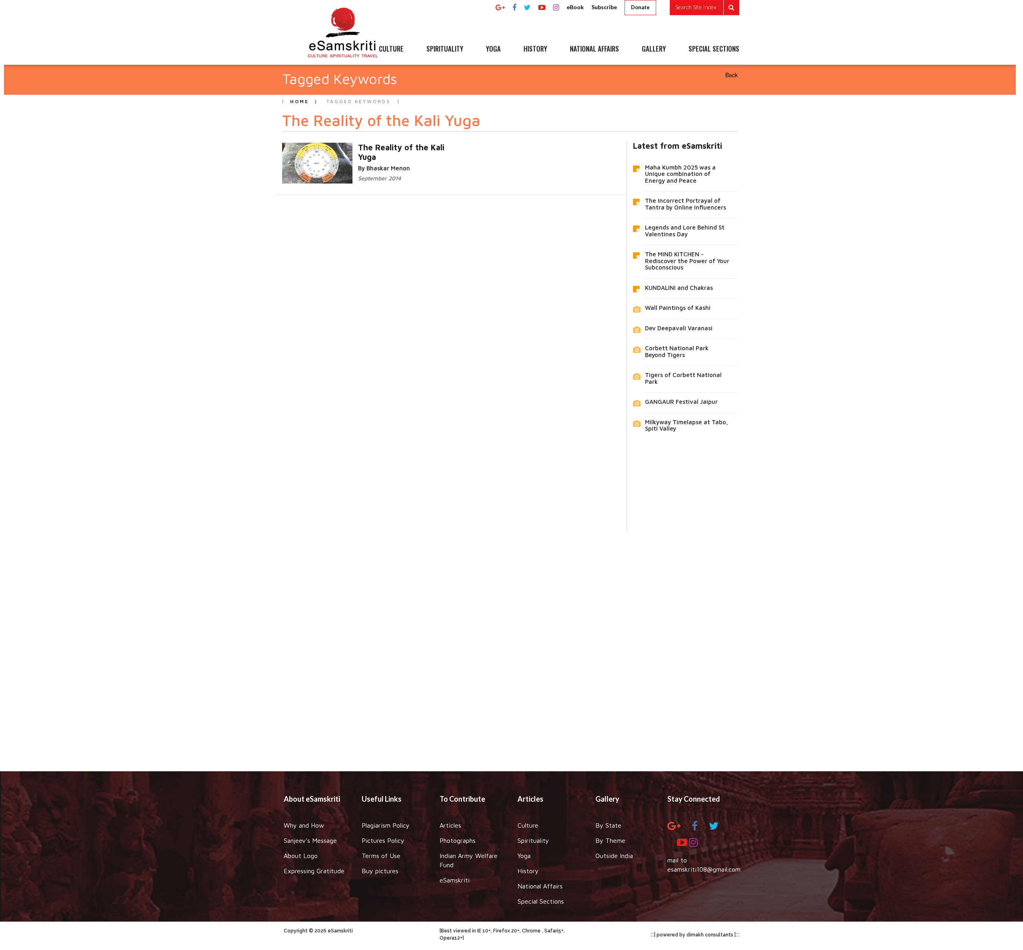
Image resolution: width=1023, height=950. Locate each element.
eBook (575, 7)
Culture (527, 825)
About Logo (301, 855)
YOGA (493, 49)
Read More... (383, 147)
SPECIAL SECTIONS (714, 49)
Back (731, 75)
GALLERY (654, 49)
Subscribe (604, 7)
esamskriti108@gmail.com (703, 869)
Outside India (614, 855)
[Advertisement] (511, 645)
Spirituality (533, 840)
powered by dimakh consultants (694, 935)
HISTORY (535, 49)
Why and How (304, 825)
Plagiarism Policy (386, 825)
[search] (704, 7)
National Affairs (540, 886)
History (528, 870)
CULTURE (391, 49)
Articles (450, 825)
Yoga (524, 855)
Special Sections (540, 901)
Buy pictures (380, 870)
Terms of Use (381, 855)
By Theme (610, 840)
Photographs (458, 840)
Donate (640, 7)
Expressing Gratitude (314, 870)
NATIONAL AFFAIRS (594, 49)
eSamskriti (455, 880)
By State (608, 825)
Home (299, 101)
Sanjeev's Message (310, 840)
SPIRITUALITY (444, 49)
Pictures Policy (383, 840)
